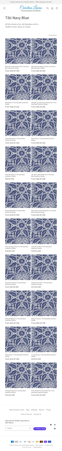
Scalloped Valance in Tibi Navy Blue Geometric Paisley (15, 391)
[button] (4, 8)
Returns (41, 410)
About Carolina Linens (16, 410)
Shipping (34, 410)
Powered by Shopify (27, 445)
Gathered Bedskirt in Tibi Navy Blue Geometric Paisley (15, 319)
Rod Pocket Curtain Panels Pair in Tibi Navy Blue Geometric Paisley (43, 211)
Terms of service (26, 447)
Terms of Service (26, 414)
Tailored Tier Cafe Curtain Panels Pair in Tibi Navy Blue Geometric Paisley (44, 103)
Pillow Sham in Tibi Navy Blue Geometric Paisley (17, 355)
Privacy (48, 410)
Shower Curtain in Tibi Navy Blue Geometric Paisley (43, 319)
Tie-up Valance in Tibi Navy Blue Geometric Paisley (43, 355)
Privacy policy (49, 445)
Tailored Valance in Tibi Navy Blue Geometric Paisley (15, 175)
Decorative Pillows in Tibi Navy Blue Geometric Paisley (15, 283)
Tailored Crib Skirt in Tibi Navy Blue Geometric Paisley (41, 247)
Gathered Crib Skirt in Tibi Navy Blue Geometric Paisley (41, 283)
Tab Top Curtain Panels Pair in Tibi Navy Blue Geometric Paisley (42, 175)
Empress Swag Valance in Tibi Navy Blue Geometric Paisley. (16, 247)
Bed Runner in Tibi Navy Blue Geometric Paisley (16, 103)
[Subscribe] (30, 428)
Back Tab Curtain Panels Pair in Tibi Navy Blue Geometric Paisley (17, 67)
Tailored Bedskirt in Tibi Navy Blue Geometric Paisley (15, 139)
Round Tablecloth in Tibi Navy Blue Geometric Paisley (15, 211)
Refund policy (39, 445)
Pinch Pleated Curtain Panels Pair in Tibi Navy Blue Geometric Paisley (42, 391)
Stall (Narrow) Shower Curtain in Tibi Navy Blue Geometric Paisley (43, 67)
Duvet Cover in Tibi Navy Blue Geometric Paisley (42, 139)
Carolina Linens (18, 445)
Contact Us (37, 414)
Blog (27, 410)
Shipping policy (37, 447)
